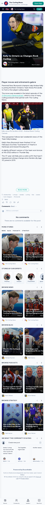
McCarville (16, 197)
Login (39, 9)
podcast (12, 95)
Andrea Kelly (7, 194)
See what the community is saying (16, 438)
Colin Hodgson (7, 197)
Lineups (14, 194)
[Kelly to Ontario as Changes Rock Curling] (22, 40)
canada (21, 194)
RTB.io (22, 474)
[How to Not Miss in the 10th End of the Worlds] (12, 417)
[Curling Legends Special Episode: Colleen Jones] (12, 379)
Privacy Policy (25, 478)
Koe (32, 194)
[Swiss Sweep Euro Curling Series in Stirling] (12, 247)
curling (27, 194)
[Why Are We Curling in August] (12, 341)
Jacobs (37, 194)
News (6, 199)
